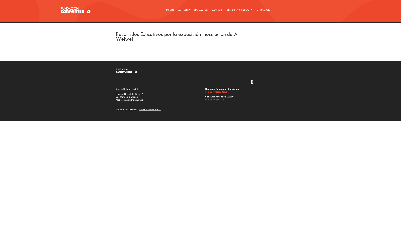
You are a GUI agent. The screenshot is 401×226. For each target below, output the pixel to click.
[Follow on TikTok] (252, 82)
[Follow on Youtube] (270, 73)
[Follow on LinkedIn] (261, 82)
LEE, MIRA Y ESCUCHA (239, 10)
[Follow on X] (261, 73)
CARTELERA (184, 10)
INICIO (170, 10)
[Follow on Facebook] (279, 73)
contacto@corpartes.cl (216, 92)
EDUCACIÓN (201, 10)
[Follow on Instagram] (252, 73)
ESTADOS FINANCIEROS (150, 109)
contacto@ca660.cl (214, 99)
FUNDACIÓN (263, 10)
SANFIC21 (218, 10)
